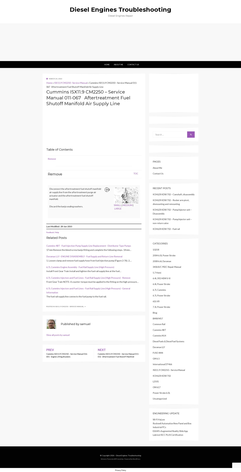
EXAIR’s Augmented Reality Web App (170, 431)
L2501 (156, 381)
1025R (156, 249)
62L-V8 (156, 301)
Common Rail (159, 324)
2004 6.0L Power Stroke (164, 255)
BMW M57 (158, 318)
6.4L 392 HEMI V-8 (161, 278)
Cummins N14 (159, 335)
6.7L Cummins (159, 290)
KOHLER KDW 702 (162, 376)
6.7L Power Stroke (161, 295)
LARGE (118, 208)
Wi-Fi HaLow (159, 419)
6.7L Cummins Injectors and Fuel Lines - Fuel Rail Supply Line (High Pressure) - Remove (88, 277)
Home (107, 64)
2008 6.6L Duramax (162, 261)
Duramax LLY (159, 347)
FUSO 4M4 (158, 353)
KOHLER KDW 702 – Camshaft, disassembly (174, 194)
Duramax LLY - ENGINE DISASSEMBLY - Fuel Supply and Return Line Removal (84, 256)
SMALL (117, 205)
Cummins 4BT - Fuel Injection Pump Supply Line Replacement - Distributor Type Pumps (88, 245)
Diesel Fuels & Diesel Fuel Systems (168, 341)
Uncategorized (160, 398)
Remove (52, 158)
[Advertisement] (120, 42)
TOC (135, 173)
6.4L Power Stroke (161, 284)
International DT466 (162, 364)
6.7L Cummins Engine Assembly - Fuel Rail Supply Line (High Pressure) (80, 267)
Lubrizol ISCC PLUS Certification (168, 435)
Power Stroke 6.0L (161, 393)
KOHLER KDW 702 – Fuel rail (166, 229)
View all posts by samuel (58, 335)
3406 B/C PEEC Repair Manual (167, 267)
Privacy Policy (120, 470)
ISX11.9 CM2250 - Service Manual (70, 82)
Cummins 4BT (159, 330)
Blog (155, 312)
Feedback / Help (52, 232)
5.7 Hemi (157, 272)
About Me (118, 64)
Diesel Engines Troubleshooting (120, 9)
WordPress (136, 459)
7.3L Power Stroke (161, 307)
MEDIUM (127, 205)
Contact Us (133, 64)
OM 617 (157, 387)
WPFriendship (118, 459)
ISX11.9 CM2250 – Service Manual (169, 370)
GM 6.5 (156, 358)
